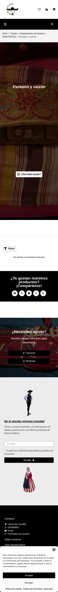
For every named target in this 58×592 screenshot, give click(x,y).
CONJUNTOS (9, 36)
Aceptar (29, 575)
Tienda (13, 33)
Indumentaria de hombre (32, 33)
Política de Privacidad (32, 588)
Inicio (5, 33)
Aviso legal (48, 588)
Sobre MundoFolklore (15, 545)
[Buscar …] (52, 24)
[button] (54, 549)
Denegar (29, 582)
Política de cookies (13, 588)
